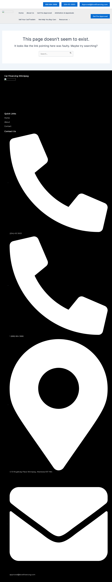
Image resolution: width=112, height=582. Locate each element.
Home (7, 118)
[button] (51, 4)
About (7, 122)
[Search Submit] (71, 52)
